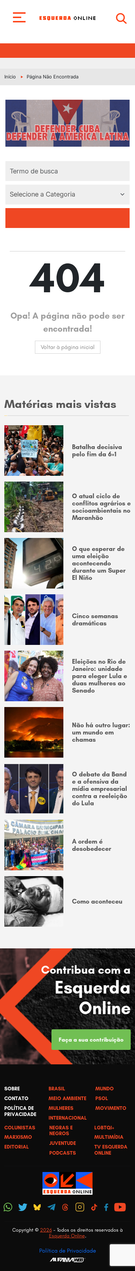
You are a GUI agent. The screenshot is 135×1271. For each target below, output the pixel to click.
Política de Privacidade (67, 1250)
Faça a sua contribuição (91, 1039)
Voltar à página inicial (68, 347)
